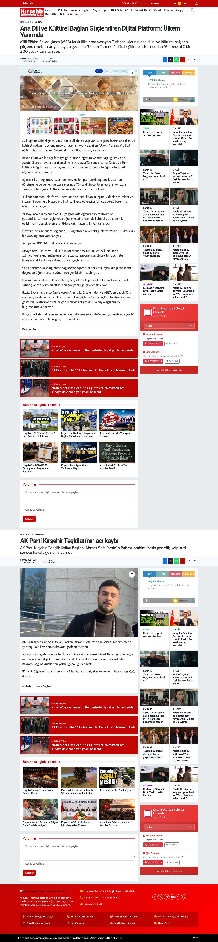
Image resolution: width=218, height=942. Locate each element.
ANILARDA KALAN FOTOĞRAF (143, 10)
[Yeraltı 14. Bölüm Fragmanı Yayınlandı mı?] (154, 158)
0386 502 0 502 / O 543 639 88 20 (102, 897)
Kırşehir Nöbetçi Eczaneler (40, 916)
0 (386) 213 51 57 (154, 343)
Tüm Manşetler (77, 923)
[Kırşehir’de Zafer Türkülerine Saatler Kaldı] (40, 776)
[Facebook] (155, 897)
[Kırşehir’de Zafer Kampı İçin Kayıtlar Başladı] (117, 809)
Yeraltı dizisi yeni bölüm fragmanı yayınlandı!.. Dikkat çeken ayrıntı (183, 216)
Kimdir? (168, 10)
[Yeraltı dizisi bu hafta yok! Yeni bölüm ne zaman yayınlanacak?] (184, 234)
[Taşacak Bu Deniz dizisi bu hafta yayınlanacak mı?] (154, 234)
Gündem (50, 10)
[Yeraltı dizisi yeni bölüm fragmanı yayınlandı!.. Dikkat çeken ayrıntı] (184, 196)
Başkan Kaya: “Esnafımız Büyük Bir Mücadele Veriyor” (40, 824)
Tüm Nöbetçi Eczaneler (170, 369)
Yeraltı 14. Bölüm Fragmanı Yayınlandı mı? (154, 176)
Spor (105, 10)
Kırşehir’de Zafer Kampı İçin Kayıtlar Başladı (114, 824)
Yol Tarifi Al (172, 343)
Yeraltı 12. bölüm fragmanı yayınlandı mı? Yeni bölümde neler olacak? (184, 292)
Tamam (195, 937)
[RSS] (183, 897)
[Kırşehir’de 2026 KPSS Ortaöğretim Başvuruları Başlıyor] (40, 452)
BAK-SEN (116, 10)
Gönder (29, 518)
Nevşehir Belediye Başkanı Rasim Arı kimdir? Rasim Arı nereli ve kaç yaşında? (182, 138)
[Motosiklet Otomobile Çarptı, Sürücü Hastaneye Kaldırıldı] (79, 776)
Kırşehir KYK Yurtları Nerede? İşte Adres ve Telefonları (39, 434)
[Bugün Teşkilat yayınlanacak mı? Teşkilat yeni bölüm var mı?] (184, 158)
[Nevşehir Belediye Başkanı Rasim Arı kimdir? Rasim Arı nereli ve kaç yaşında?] (184, 117)
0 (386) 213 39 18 (155, 361)
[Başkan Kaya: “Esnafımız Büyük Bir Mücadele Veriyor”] (40, 809)
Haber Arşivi (164, 923)
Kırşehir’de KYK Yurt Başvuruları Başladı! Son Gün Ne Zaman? (78, 434)
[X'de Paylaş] (170, 59)
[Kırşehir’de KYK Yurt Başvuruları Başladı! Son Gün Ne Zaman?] (79, 419)
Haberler (25, 21)
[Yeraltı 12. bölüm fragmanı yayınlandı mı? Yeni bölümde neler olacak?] (184, 272)
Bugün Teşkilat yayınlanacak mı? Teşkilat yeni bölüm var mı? (183, 178)
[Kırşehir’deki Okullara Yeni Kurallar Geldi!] (117, 452)
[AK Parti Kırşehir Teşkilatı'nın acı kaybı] (79, 602)
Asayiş (179, 10)
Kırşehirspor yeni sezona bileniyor (152, 133)
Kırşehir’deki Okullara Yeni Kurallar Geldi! (113, 467)
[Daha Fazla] (182, 59)
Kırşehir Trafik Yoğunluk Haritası (173, 916)
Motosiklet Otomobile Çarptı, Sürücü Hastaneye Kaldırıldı (77, 792)
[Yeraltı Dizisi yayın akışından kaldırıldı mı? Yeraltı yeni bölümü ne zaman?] (154, 196)
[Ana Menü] (192, 14)
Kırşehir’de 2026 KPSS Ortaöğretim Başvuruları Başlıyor (36, 468)
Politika (62, 10)
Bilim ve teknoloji (70, 14)
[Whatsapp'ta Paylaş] (176, 59)
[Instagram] (166, 897)
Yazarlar (30, 3)
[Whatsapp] (177, 897)
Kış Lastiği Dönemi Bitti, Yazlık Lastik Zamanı (153, 290)
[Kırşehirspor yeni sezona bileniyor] (154, 117)
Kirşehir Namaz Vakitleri (126, 916)
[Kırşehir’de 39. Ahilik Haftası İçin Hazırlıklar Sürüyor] (79, 809)
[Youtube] (172, 897)
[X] (160, 897)
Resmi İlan (51, 14)
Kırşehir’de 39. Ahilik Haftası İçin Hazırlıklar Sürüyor (76, 824)
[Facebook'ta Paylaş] (165, 59)
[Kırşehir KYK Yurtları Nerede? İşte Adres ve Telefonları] (40, 419)
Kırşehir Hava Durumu (82, 916)
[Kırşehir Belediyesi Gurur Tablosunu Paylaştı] (79, 452)
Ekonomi (74, 10)
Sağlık (96, 10)
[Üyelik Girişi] (195, 3)
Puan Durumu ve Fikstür (38, 923)
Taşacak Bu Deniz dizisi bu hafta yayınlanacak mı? (153, 252)
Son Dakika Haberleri (124, 923)
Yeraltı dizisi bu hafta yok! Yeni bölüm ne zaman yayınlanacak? (182, 254)
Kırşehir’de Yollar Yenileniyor (115, 790)
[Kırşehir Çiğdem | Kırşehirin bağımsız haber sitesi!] (32, 12)
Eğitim (86, 10)
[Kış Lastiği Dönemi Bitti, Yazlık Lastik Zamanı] (154, 272)
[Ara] (192, 10)
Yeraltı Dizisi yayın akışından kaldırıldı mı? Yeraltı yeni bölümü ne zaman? (153, 216)
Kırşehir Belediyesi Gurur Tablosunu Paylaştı (74, 467)
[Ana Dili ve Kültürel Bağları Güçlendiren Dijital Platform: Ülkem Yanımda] (79, 101)
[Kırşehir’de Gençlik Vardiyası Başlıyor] (117, 419)
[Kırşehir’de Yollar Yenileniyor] (117, 776)
